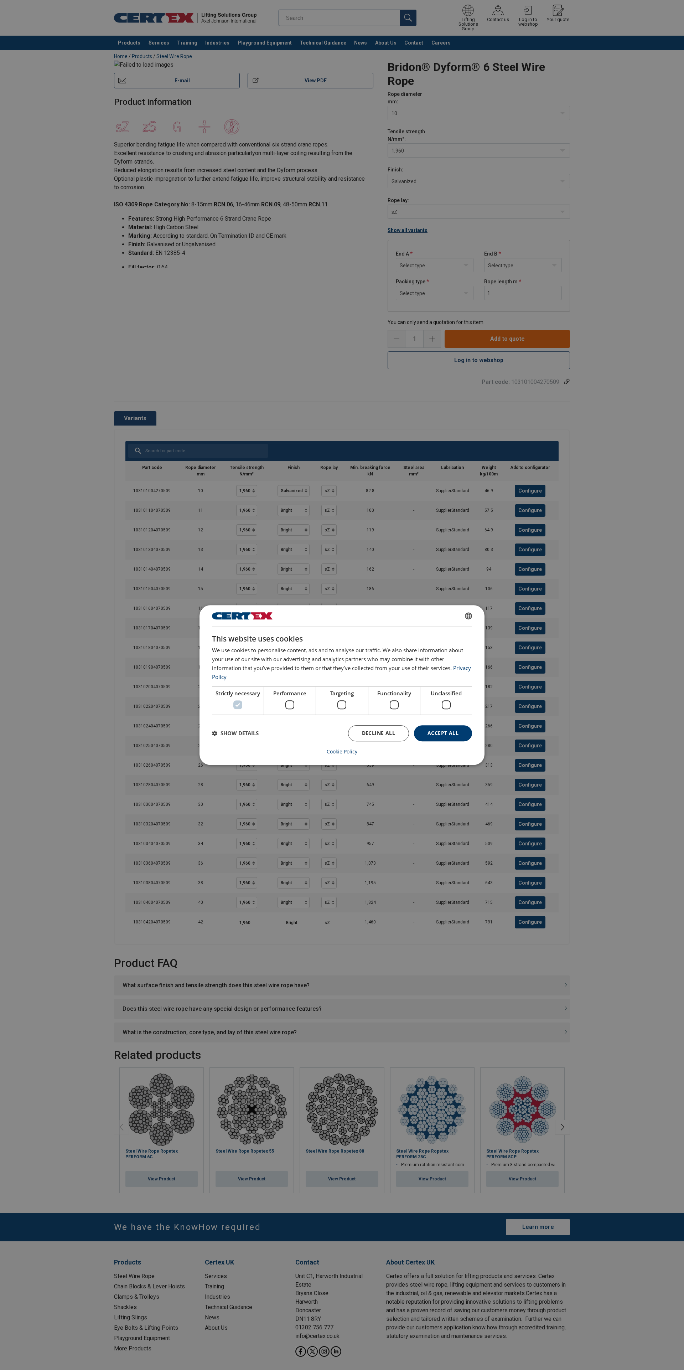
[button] (235, 733)
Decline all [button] (378, 733)
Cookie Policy (342, 751)
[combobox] (468, 615)
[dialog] (342, 685)
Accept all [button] (443, 733)
